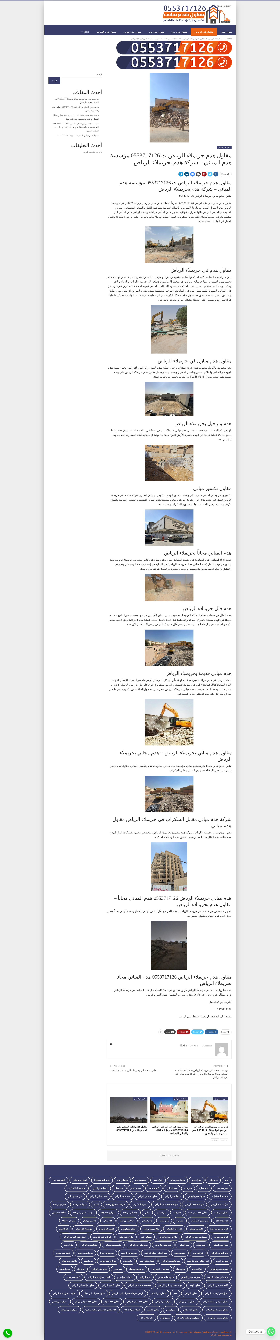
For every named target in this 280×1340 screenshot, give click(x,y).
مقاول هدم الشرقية (106, 31)
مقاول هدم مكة (156, 31)
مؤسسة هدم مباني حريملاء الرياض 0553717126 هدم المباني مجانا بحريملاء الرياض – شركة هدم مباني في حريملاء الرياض (201, 1074)
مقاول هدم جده (179, 31)
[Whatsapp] (271, 1331)
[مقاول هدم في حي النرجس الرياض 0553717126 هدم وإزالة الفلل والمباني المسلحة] (169, 1110)
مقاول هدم (226, 31)
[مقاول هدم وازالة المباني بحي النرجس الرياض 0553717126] (129, 1110)
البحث (99, 74)
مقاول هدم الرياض (204, 31)
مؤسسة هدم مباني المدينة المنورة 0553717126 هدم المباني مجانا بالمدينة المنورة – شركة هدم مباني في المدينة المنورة (76, 127)
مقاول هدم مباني (132, 31)
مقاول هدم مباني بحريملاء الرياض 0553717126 (134, 1070)
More (86, 31)
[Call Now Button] (7, 1333)
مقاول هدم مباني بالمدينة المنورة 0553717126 (78, 135)
